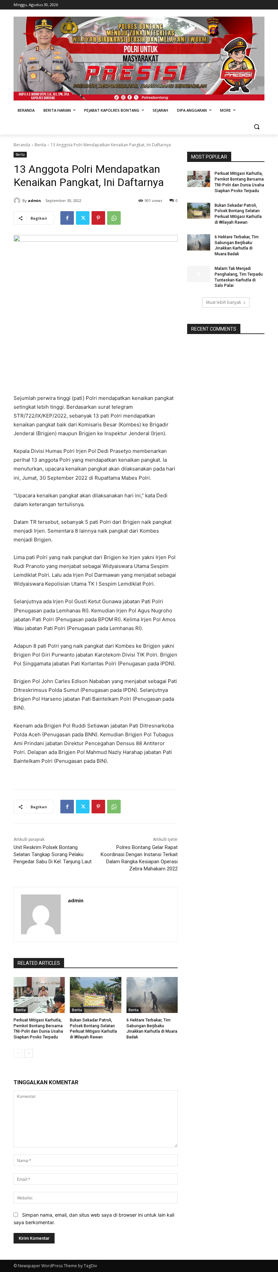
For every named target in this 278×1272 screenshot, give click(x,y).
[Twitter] (83, 218)
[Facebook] (67, 218)
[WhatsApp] (114, 218)
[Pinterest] (98, 218)
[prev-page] (18, 1053)
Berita (40, 145)
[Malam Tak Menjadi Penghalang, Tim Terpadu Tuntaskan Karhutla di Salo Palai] (198, 274)
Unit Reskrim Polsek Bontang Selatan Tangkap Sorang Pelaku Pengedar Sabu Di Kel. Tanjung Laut (53, 854)
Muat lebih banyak (223, 302)
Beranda (22, 145)
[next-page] (28, 1053)
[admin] (18, 200)
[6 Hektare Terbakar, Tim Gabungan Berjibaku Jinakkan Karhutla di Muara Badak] (152, 995)
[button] (256, 127)
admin (34, 200)
